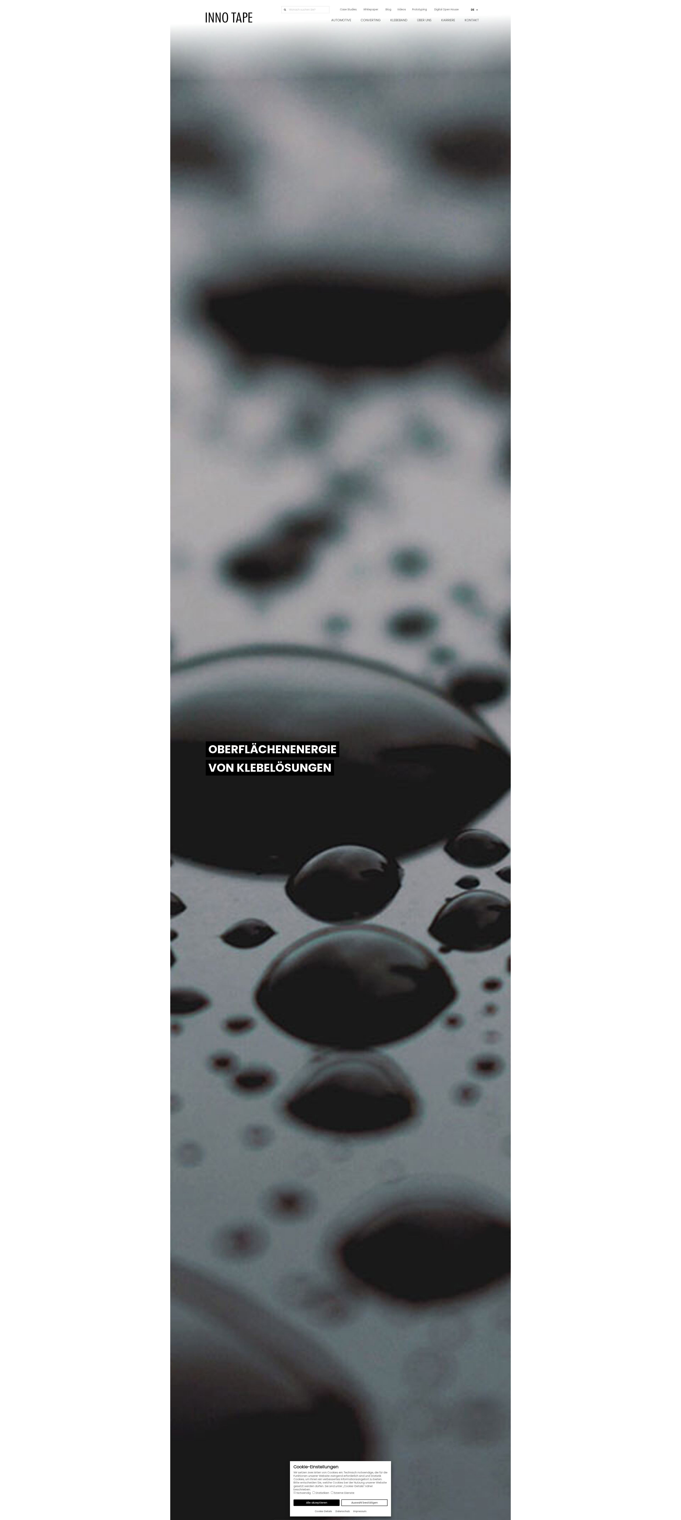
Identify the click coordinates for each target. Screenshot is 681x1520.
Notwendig (304, 1492)
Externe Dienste (344, 1492)
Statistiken (322, 1492)
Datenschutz (343, 1511)
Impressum (359, 1511)
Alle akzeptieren (316, 1502)
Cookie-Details (323, 1511)
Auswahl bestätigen (364, 1502)
